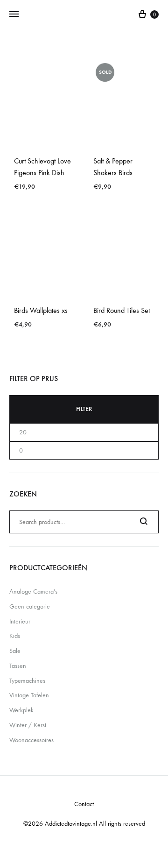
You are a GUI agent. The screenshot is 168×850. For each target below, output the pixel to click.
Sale (15, 651)
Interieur (19, 621)
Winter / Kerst (27, 725)
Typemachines (27, 681)
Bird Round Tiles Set (121, 310)
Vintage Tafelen (29, 695)
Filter (84, 409)
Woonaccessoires (31, 740)
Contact (84, 804)
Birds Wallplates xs (41, 310)
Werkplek (21, 710)
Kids (14, 636)
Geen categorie (29, 606)
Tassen (17, 666)
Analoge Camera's (33, 591)
